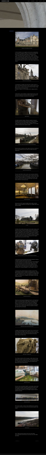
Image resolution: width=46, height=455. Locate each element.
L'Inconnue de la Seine (5, 1)
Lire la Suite (3, 26)
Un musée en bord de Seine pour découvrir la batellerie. (19, 20)
